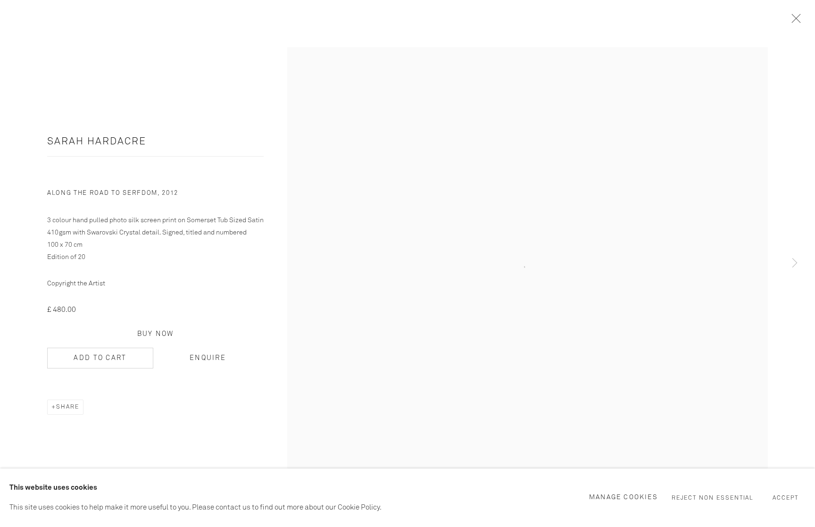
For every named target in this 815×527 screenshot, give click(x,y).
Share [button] (67, 407)
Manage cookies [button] (623, 497)
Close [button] (794, 21)
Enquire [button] (208, 358)
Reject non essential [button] (713, 498)
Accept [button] (785, 498)
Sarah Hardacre (96, 142)
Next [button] (794, 263)
